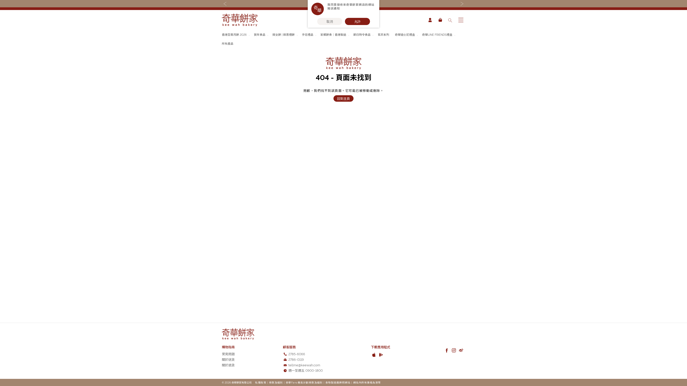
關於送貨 (228, 359)
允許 (357, 21)
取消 (330, 21)
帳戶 (430, 20)
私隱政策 (260, 382)
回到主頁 (343, 98)
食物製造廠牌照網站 (337, 382)
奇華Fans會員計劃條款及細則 (304, 382)
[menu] (343, 39)
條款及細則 (276, 382)
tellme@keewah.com (304, 365)
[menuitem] (236, 34)
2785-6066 (296, 354)
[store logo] (240, 20)
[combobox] (450, 20)
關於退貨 (228, 365)
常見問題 (228, 354)
